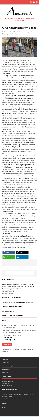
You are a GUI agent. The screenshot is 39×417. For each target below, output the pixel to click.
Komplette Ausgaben (8, 366)
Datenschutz (6, 369)
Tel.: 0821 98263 (7, 293)
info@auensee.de (7, 385)
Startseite (5, 360)
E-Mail (4, 320)
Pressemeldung (24, 32)
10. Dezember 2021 (10, 32)
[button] (8, 252)
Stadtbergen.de (6, 408)
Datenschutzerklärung (18, 325)
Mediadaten (5, 363)
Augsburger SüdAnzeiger (10, 34)
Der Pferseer (8, 337)
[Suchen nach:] (19, 273)
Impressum (5, 372)
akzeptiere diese (9, 328)
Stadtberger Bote (10, 340)
